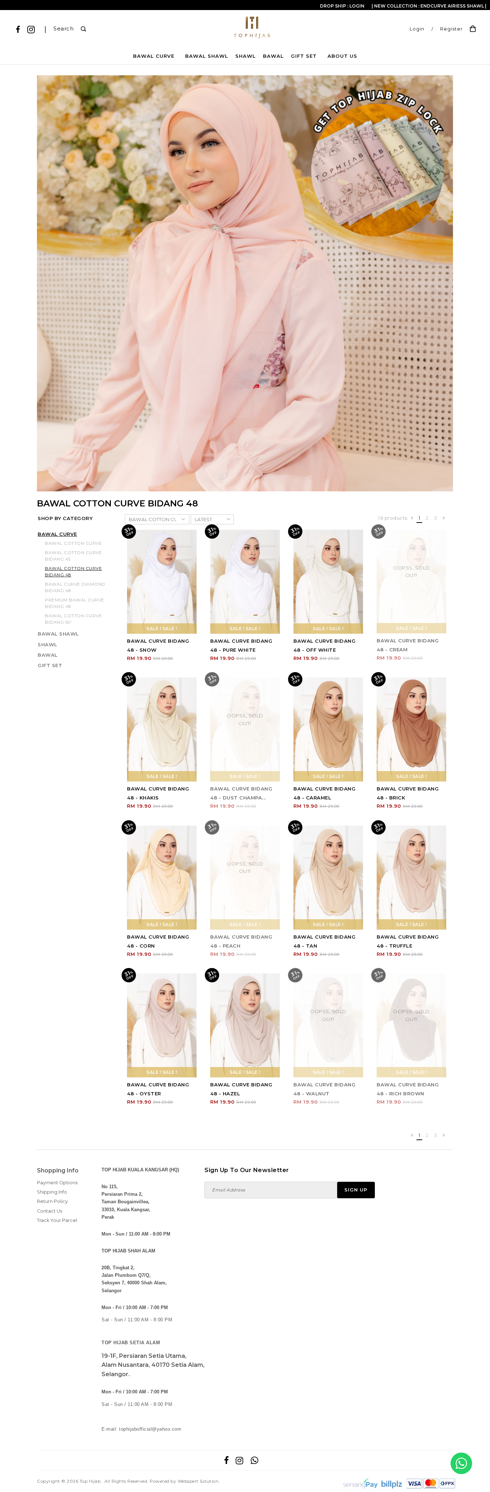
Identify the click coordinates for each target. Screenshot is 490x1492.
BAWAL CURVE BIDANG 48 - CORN (158, 941)
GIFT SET (304, 56)
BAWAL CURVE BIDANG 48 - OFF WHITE (324, 645)
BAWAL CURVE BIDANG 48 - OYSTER (158, 1089)
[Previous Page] (412, 518)
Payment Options (57, 1182)
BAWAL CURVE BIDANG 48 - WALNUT (324, 1089)
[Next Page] (443, 518)
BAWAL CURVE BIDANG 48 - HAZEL (241, 1089)
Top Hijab (90, 1481)
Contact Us (49, 1211)
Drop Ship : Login (342, 6)
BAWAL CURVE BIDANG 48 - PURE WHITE (241, 645)
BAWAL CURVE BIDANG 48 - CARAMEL (324, 793)
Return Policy (52, 1201)
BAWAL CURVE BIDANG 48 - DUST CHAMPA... (241, 793)
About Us (342, 56)
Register (451, 29)
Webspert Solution (198, 1481)
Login (417, 29)
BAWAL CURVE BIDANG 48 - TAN (324, 941)
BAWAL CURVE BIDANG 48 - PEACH (241, 941)
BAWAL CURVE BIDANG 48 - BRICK (408, 793)
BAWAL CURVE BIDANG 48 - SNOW (158, 645)
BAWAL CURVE (153, 56)
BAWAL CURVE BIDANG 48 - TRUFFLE (408, 941)
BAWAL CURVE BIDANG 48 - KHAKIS (158, 793)
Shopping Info (58, 1170)
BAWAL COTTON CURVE (73, 543)
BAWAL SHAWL (206, 56)
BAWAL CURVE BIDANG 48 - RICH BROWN (408, 1089)
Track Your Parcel (57, 1220)
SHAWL (245, 56)
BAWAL (273, 56)
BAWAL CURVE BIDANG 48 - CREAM (408, 645)
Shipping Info (52, 1192)
